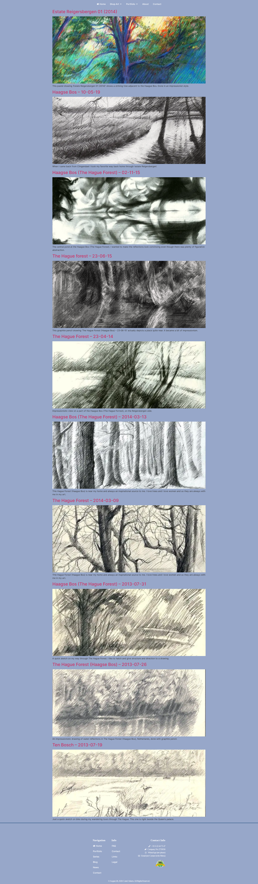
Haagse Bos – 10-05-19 (76, 92)
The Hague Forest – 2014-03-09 (85, 500)
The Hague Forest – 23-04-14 (82, 336)
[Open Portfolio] (137, 4)
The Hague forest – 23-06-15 (82, 256)
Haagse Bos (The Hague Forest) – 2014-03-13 (99, 416)
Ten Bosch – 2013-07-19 (77, 744)
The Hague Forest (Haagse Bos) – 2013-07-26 (99, 664)
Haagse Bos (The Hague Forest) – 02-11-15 (96, 172)
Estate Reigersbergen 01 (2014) (84, 11)
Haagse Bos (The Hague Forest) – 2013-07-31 (99, 584)
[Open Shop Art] (121, 4)
